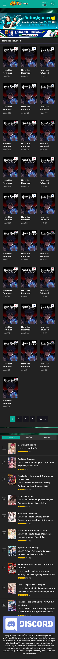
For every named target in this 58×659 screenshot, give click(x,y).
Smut (23, 465)
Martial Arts (23, 611)
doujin (37, 462)
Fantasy (21, 486)
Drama (21, 520)
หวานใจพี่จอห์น (31, 448)
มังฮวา (30, 465)
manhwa (51, 462)
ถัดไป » (42, 419)
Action (28, 482)
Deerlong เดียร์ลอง (27, 444)
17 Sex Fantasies (25, 496)
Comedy (46, 482)
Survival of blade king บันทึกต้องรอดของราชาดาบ (35, 477)
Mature (30, 591)
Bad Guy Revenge (26, 459)
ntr (19, 465)
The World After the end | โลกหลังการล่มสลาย (36, 566)
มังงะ (37, 537)
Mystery (38, 574)
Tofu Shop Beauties (27, 513)
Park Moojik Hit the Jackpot (31, 584)
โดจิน (35, 465)
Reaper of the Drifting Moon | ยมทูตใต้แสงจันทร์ (36, 603)
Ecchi (43, 462)
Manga (44, 533)
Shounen (39, 486)
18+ (26, 462)
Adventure (37, 482)
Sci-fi (37, 554)
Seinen (31, 503)
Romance (22, 503)
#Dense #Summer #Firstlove (32, 530)
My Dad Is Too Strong (28, 547)
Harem (28, 520)
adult (31, 462)
